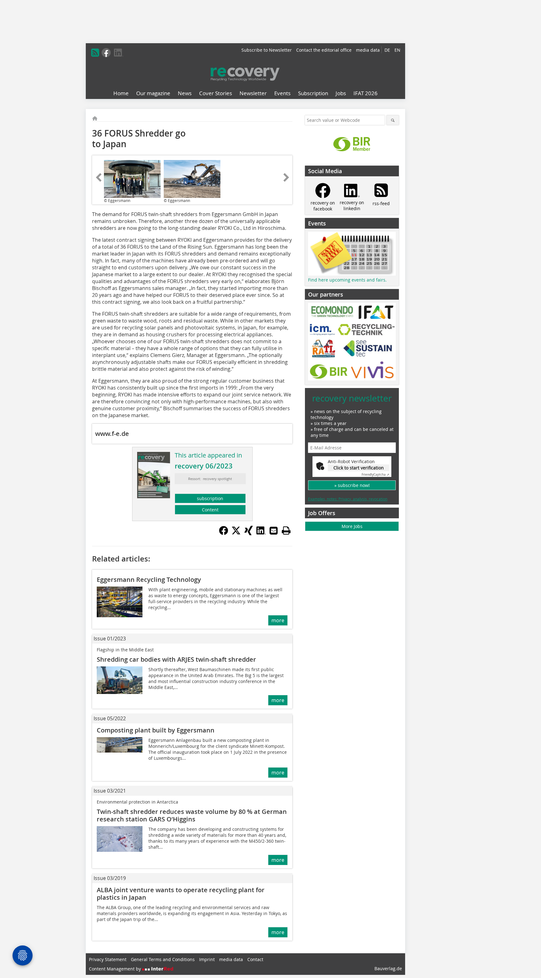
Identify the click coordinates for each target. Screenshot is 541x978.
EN (397, 50)
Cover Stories (215, 93)
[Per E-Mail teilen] (273, 530)
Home (121, 93)
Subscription (313, 93)
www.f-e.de (112, 433)
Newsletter (253, 93)
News (185, 93)
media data (368, 50)
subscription (210, 498)
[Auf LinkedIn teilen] (261, 533)
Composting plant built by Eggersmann (155, 730)
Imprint (207, 959)
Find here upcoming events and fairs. (347, 280)
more (277, 620)
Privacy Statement (107, 959)
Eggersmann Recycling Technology (149, 579)
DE (387, 50)
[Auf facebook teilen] (223, 533)
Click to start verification (358, 468)
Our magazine (153, 93)
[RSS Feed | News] (95, 52)
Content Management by (115, 969)
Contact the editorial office (324, 50)
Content (210, 510)
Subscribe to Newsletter (266, 50)
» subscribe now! (352, 485)
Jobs (341, 93)
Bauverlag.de (388, 968)
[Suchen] (393, 120)
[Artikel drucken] (286, 530)
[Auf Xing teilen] (248, 533)
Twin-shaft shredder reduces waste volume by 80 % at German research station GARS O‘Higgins (192, 815)
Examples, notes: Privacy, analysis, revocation (347, 498)
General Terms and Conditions (163, 959)
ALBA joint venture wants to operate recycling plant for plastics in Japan (181, 894)
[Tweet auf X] (236, 533)
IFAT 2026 (365, 93)
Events (282, 93)
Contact (255, 959)
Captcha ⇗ (375, 475)
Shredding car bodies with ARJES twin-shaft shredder (176, 659)
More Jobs (352, 526)
